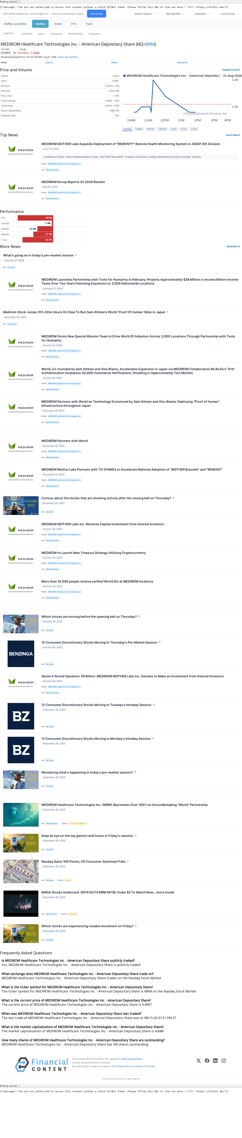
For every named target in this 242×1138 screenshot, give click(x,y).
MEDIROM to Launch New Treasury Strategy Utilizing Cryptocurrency (93, 553)
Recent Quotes (143, 13)
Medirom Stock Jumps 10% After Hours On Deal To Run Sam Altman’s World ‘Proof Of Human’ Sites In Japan (86, 312)
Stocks (58, 23)
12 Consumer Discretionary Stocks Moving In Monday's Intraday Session (97, 738)
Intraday (127, 129)
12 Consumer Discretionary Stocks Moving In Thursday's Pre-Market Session (101, 642)
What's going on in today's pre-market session (40, 255)
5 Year (194, 129)
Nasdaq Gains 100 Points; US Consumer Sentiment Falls (85, 861)
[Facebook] (207, 1064)
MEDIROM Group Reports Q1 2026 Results (73, 182)
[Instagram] (223, 1064)
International (75, 33)
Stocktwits (12, 324)
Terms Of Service (145, 1066)
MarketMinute (52, 823)
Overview (27, 33)
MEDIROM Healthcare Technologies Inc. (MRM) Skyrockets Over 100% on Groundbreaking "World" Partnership (124, 805)
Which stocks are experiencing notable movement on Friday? (89, 926)
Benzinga (49, 664)
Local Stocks (227, 13)
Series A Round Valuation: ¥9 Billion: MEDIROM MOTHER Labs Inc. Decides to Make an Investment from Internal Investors (132, 676)
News (41, 33)
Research (182, 62)
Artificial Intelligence (78, 823)
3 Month (162, 129)
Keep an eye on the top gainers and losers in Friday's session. (89, 836)
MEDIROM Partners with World (64, 441)
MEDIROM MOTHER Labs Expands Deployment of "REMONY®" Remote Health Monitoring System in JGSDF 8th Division (130, 144)
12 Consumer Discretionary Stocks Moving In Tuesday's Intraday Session (98, 705)
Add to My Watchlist (67, 57)
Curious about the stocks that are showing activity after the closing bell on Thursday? (108, 498)
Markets (40, 23)
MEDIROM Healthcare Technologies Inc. (64, 164)
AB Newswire (51, 914)
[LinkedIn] (215, 1064)
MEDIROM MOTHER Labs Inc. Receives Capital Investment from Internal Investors (102, 524)
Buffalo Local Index (15, 23)
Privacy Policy (123, 1066)
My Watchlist (173, 13)
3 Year (184, 129)
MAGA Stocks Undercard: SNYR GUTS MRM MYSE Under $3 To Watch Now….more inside (107, 892)
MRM (150, 44)
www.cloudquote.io (132, 1058)
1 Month (150, 129)
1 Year (174, 129)
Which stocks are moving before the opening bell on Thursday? (90, 616)
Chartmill (11, 267)
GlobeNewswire (52, 170)
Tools (89, 23)
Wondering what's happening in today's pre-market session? (89, 772)
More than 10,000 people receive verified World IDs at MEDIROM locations (97, 581)
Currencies (56, 33)
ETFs (74, 23)
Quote (49, 62)
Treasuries (94, 33)
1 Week (138, 129)
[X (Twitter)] (198, 1064)
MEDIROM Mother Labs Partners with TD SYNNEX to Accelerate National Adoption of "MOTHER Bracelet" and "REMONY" (132, 469)
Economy (72, 914)
